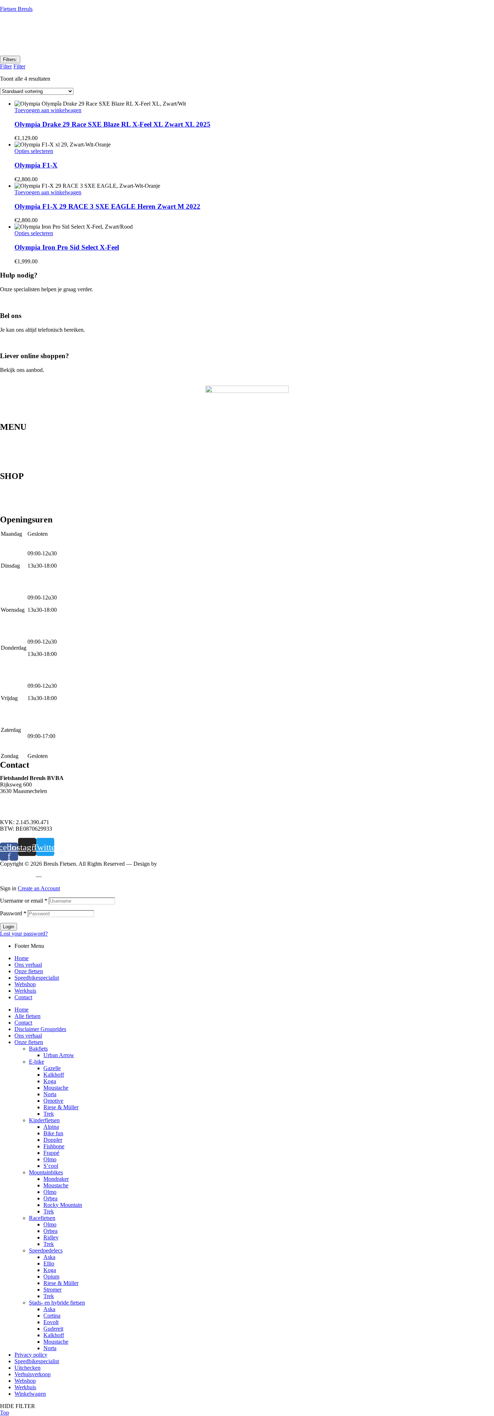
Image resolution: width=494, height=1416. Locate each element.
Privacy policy (16, 876)
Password (13, 913)
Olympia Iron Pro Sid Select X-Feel (66, 247)
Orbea (50, 1198)
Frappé (51, 1153)
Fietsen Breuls (16, 9)
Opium (51, 1276)
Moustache (55, 1088)
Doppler (52, 1140)
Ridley (51, 1237)
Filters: (10, 59)
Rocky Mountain (62, 1205)
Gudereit (53, 1329)
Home (7, 434)
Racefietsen (13, 506)
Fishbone (53, 1146)
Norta (49, 1094)
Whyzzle (168, 864)
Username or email (23, 901)
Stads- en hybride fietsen (28, 495)
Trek (48, 1114)
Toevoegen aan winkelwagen (47, 110)
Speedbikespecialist (22, 451)
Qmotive (53, 1101)
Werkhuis (11, 463)
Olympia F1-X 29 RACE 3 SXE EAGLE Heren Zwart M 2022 (107, 206)
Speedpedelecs (17, 489)
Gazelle (52, 1068)
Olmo (49, 1159)
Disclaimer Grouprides (40, 1029)
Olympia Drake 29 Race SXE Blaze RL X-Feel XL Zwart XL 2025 (112, 124)
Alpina (51, 1127)
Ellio (48, 1263)
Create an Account (39, 888)
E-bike (7, 501)
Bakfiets (38, 1049)
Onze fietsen (14, 446)
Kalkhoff (53, 1075)
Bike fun (53, 1133)
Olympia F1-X (36, 165)
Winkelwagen (30, 1394)
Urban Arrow (58, 1055)
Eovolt (51, 1322)
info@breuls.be (17, 810)
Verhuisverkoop (32, 1374)
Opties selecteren (33, 151)
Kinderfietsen (15, 512)
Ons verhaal (13, 440)
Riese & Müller (60, 1107)
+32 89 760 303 (18, 803)
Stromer (52, 1289)
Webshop (10, 457)
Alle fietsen (27, 1016)
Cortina (51, 1316)
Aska (49, 1257)
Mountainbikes (17, 483)
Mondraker (56, 1179)
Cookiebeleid (59, 876)
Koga (49, 1081)
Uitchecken (27, 1368)
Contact (9, 469)
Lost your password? (24, 933)
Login (8, 926)
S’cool (50, 1166)
